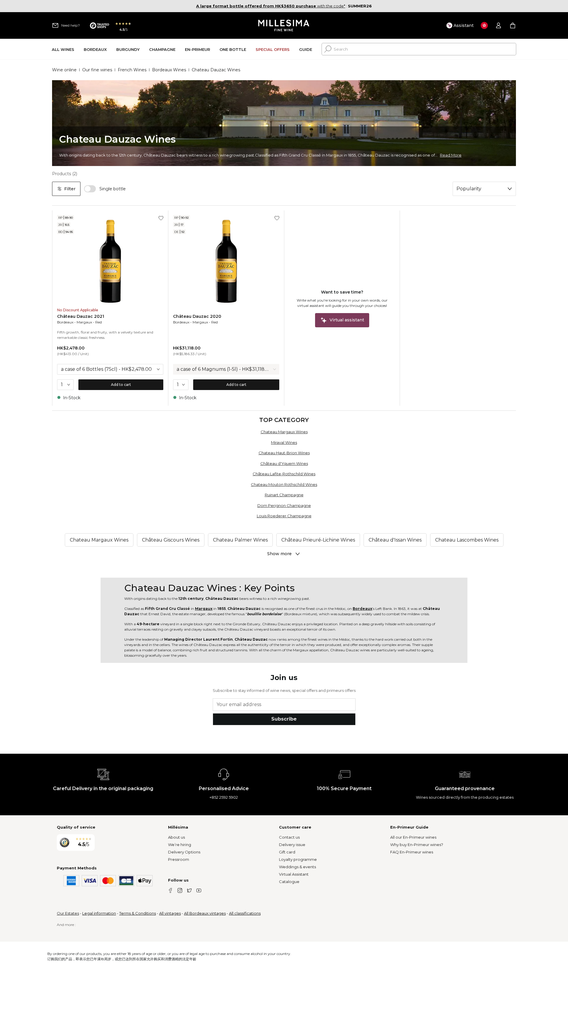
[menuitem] (63, 49)
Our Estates (68, 913)
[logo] (284, 25)
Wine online (64, 70)
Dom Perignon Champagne (284, 505)
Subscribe (284, 719)
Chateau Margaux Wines (284, 431)
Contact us (289, 837)
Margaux (84, 322)
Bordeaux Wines (169, 70)
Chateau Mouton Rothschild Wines (284, 484)
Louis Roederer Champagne (284, 515)
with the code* (270, 6)
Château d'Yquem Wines (284, 463)
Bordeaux (65, 322)
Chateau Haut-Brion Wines (284, 452)
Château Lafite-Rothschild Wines (284, 473)
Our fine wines (97, 70)
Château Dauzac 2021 (80, 316)
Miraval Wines (284, 442)
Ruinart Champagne (284, 494)
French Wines (132, 70)
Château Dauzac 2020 (197, 316)
